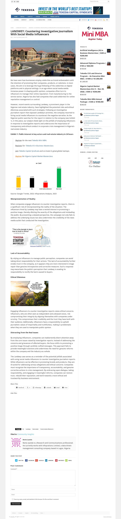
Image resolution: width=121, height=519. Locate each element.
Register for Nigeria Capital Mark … (93, 143)
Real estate (35, 429)
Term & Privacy (107, 516)
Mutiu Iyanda (21, 37)
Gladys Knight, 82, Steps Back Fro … (93, 128)
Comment (14, 469)
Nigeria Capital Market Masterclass (39, 156)
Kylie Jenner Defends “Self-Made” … (93, 136)
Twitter (20, 460)
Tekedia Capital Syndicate (28, 151)
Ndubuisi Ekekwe (90, 145)
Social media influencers (46, 429)
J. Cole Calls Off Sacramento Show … (93, 121)
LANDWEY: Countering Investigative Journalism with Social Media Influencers (42, 33)
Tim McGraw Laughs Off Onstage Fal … (94, 113)
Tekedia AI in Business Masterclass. (40, 146)
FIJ (23, 429)
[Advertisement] (43, 413)
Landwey (28, 429)
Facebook (31, 460)
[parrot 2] (29, 307)
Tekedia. (12, 516)
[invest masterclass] (32, 249)
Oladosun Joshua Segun (92, 115)
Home (12, 27)
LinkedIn (50, 460)
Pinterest (61, 460)
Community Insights (21, 27)
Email (70, 460)
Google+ (41, 460)
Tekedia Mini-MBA (39, 140)
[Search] (108, 1)
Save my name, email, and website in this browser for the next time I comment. (36, 499)
